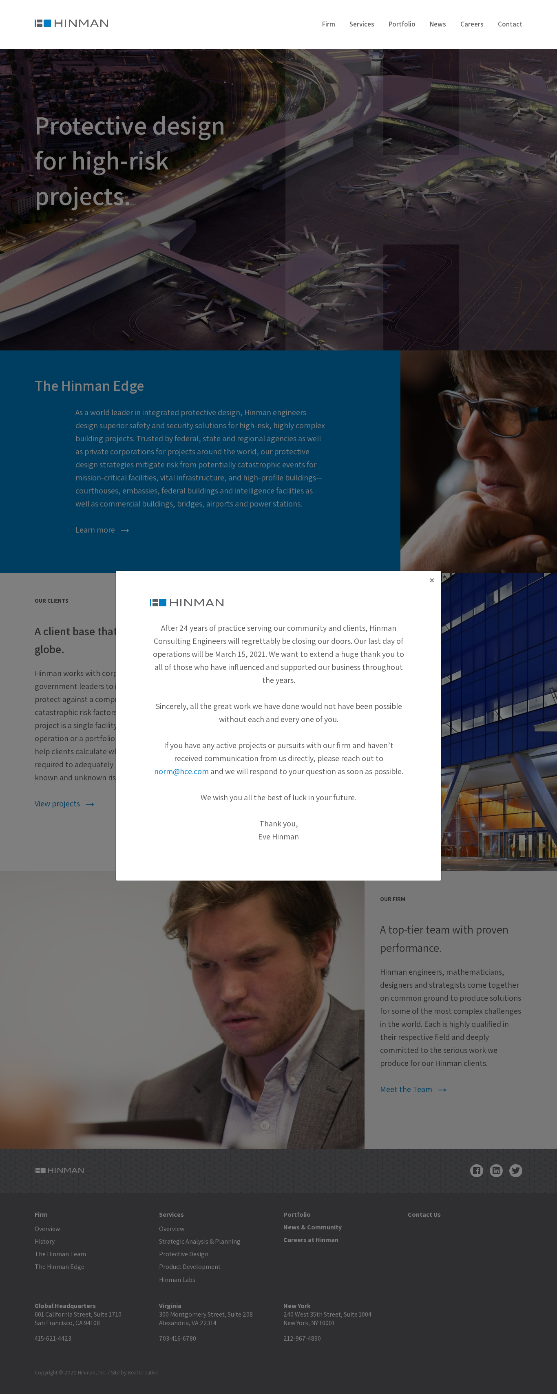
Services (361, 24)
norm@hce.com (181, 771)
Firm (328, 24)
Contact (510, 24)
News (438, 24)
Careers (472, 24)
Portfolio (402, 24)
